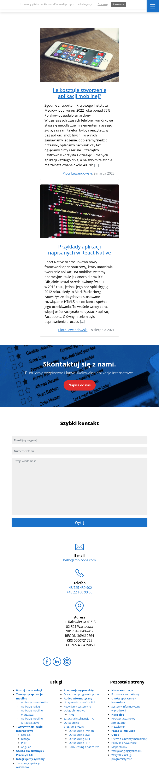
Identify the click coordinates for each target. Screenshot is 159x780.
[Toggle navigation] (153, 6)
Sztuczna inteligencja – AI (79, 718)
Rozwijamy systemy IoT (78, 706)
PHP (23, 743)
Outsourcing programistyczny (74, 725)
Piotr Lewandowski (77, 173)
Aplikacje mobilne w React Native (32, 721)
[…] (96, 165)
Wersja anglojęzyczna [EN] (127, 751)
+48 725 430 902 (79, 587)
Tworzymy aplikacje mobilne (29, 696)
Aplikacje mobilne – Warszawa (33, 712)
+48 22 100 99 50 (79, 592)
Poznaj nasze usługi (29, 690)
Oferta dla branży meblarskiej (129, 739)
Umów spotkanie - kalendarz (123, 700)
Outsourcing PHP (79, 743)
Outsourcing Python (81, 731)
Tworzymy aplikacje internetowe (29, 729)
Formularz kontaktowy (125, 694)
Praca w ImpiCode (123, 731)
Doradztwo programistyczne (81, 694)
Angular (26, 747)
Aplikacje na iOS (30, 706)
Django (25, 739)
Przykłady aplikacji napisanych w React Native (79, 250)
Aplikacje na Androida (34, 702)
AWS (71, 714)
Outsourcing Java (79, 735)
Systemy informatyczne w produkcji (125, 708)
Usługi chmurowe (74, 710)
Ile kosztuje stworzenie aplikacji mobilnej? (79, 93)
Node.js (25, 735)
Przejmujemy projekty (79, 690)
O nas (115, 735)
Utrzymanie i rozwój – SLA (79, 702)
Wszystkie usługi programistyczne (121, 757)
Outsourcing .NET (79, 739)
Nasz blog (117, 714)
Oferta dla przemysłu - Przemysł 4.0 (31, 753)
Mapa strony (119, 747)
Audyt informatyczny (78, 698)
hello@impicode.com (79, 560)
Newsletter (118, 726)
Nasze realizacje (122, 690)
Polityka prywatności (124, 743)
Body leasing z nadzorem (84, 747)
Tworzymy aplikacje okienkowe (28, 765)
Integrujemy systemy (30, 759)
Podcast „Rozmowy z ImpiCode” (123, 721)
